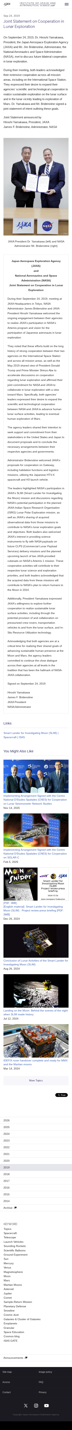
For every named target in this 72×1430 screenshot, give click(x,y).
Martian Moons (13, 1284)
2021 (6, 1154)
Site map (7, 1372)
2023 (6, 1140)
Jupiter (8, 1293)
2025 (6, 1127)
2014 (6, 1201)
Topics (7, 1228)
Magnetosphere (13, 1271)
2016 (6, 1187)
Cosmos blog (12, 1336)
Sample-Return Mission (18, 1301)
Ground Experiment (15, 1254)
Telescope (10, 1237)
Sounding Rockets (15, 1246)
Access (6, 1382)
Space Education (14, 1332)
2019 (6, 1167)
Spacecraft (10, 1233)
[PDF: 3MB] (10, 903)
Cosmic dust (11, 1314)
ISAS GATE (10, 1340)
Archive (7, 1207)
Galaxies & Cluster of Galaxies (22, 1319)
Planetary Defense (15, 1306)
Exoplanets (10, 1323)
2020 (6, 1160)
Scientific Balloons (15, 1250)
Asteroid (9, 1289)
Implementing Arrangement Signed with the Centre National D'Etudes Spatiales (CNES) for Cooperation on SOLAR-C (35, 853)
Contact (6, 1392)
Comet (8, 1297)
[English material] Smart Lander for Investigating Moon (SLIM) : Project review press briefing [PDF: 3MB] (33, 910)
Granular (9, 1327)
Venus (7, 1267)
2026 (6, 1120)
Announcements (13, 1357)
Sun (6, 1258)
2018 (6, 1174)
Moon (7, 1276)
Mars (7, 1280)
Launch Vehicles (13, 1241)
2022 (6, 1147)
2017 (6, 1180)
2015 (6, 1194)
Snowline (9, 1310)
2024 (6, 1133)
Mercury (9, 1263)
